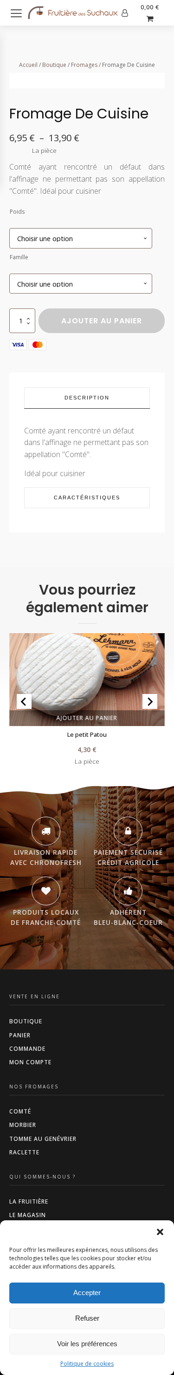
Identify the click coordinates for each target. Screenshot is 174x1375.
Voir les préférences (87, 1344)
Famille (19, 257)
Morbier (22, 1125)
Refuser (87, 1318)
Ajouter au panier (101, 320)
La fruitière (28, 1201)
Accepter (87, 1292)
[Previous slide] (24, 701)
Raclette (24, 1152)
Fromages (84, 65)
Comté (20, 1111)
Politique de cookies (87, 1364)
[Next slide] (149, 701)
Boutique (54, 65)
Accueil (28, 65)
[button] (160, 1232)
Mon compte (30, 1062)
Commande (27, 1049)
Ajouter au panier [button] (87, 718)
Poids (17, 212)
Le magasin (27, 1215)
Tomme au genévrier (43, 1139)
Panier (20, 1035)
